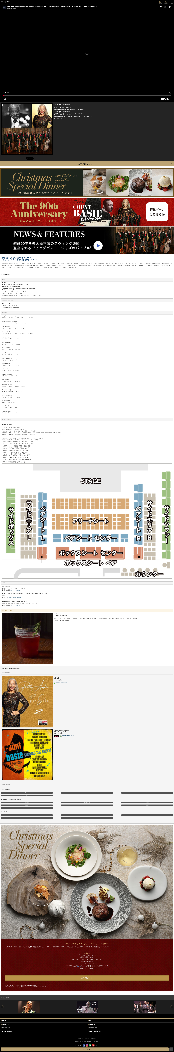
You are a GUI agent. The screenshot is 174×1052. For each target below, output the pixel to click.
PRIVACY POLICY (86, 1036)
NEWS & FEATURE (95, 1031)
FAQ (90, 1020)
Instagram (147, 792)
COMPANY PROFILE (95, 1036)
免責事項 (89, 1041)
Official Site (27, 802)
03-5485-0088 (80, 966)
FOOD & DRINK (7, 1031)
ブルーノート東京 (15, 590)
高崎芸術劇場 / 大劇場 (15, 597)
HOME (4, 1020)
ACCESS (92, 1024)
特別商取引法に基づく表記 (80, 1041)
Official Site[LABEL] (87, 802)
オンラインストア (95, 1041)
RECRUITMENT (78, 1036)
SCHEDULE (6, 1028)
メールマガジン (86, 1038)
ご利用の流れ (93, 1038)
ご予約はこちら (125, 163)
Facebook (26, 792)
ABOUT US (5, 1024)
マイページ (80, 1038)
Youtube (27, 795)
